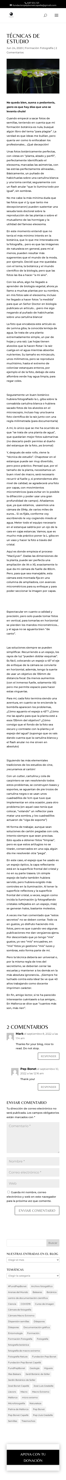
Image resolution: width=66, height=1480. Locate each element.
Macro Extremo (40, 1391)
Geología (34, 1368)
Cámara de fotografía (19, 1309)
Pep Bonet (28, 1069)
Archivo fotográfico (42, 1286)
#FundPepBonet (17, 1286)
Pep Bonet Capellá (18, 1415)
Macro (24, 1391)
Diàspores (39, 1321)
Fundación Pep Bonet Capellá (24, 1362)
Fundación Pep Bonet (44, 1356)
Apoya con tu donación (33, 1457)
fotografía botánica (18, 1344)
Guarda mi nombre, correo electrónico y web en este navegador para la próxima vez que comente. (31, 1197)
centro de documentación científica (28, 1298)
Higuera (48, 1368)
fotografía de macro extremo (24, 1350)
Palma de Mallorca (18, 1409)
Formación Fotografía (39, 48)
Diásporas (13, 1327)
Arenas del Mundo (18, 1292)
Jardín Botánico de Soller (21, 1380)
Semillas (12, 1421)
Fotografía (42, 1339)
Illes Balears (14, 1374)
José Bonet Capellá (18, 1385)
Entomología (15, 1333)
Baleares (37, 1292)
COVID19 (25, 1304)
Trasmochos (28, 1421)
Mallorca (12, 1397)
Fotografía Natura (17, 1356)
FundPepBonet (16, 1368)
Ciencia (12, 1304)
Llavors (12, 1391)
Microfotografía (16, 1403)
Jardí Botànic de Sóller (37, 1374)
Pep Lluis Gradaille (43, 1415)
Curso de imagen (44, 1304)
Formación (33, 1333)
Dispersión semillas (18, 1321)
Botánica (51, 1292)
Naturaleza (35, 1403)
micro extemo (30, 1397)
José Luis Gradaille (43, 1385)
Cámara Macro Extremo (21, 1315)
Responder (48, 1056)
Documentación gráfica (36, 1327)
